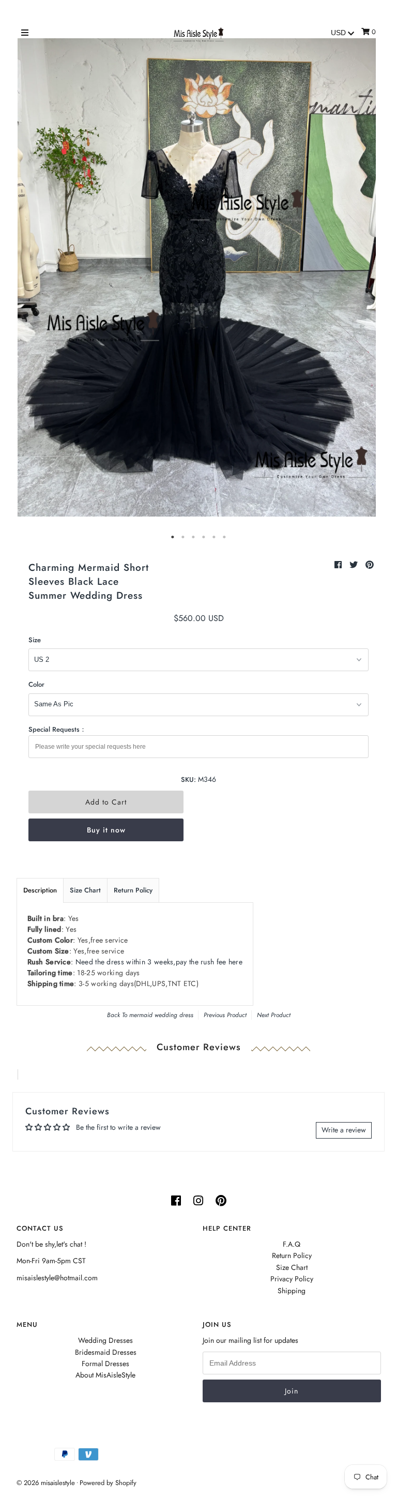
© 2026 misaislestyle (46, 1483)
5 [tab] (214, 537)
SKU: (188, 779)
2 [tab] (183, 537)
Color (36, 684)
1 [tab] (172, 537)
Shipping (292, 1290)
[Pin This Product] (369, 565)
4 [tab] (203, 537)
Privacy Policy (291, 1279)
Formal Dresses (105, 1363)
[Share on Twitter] (354, 565)
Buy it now (106, 830)
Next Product (274, 1015)
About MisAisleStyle (105, 1375)
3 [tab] (193, 537)
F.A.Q (291, 1244)
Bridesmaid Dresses (105, 1352)
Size (34, 640)
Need (158, 962)
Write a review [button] (344, 1130)
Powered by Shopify (108, 1483)
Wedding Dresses (105, 1340)
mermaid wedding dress (161, 1015)
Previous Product (225, 1015)
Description (40, 890)
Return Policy (133, 890)
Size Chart (85, 890)
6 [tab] (224, 537)
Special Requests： (57, 729)
